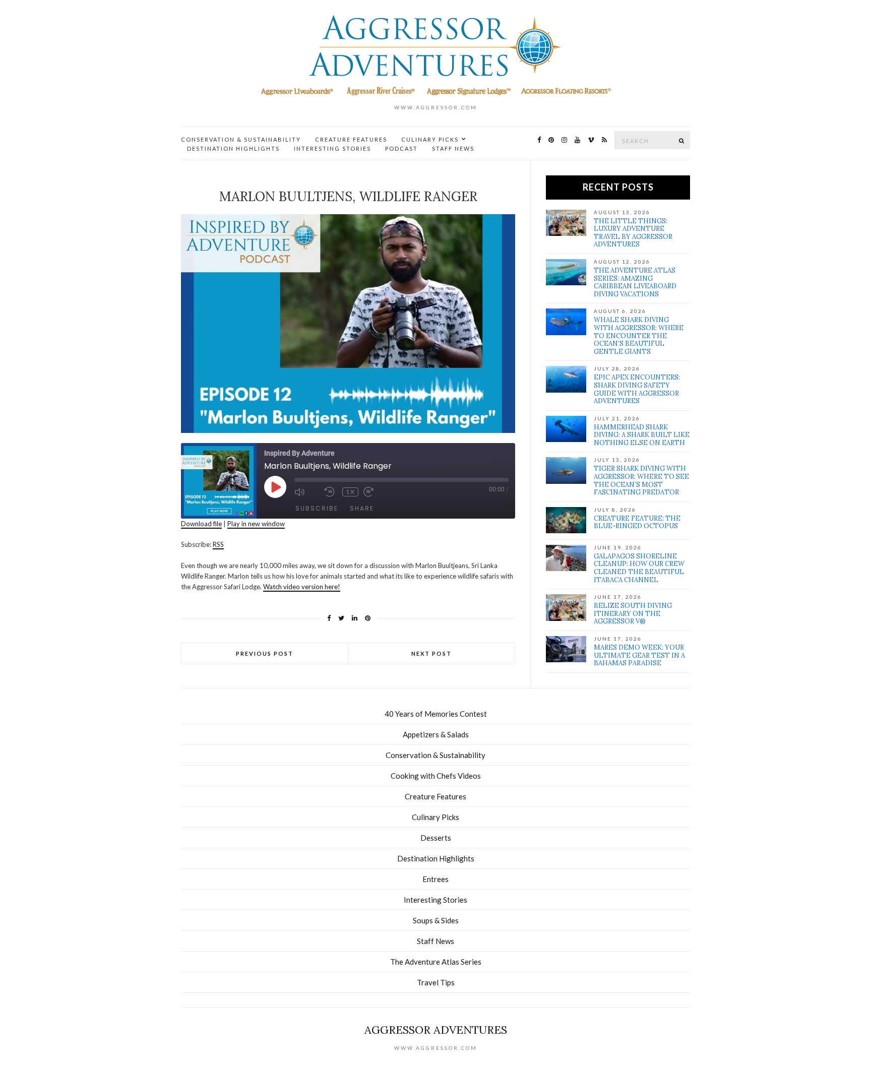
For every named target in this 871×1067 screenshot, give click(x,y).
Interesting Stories (332, 148)
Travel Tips (436, 982)
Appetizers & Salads (436, 734)
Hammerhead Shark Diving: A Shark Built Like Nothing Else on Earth (642, 435)
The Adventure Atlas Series (435, 961)
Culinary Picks (430, 139)
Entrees (435, 879)
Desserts (435, 837)
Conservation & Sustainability (241, 139)
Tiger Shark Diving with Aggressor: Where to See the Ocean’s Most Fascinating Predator (641, 480)
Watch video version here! (301, 587)
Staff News (453, 148)
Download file (201, 524)
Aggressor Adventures (435, 1029)
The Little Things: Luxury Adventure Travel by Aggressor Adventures (633, 233)
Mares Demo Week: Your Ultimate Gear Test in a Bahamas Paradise (639, 655)
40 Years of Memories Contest (436, 713)
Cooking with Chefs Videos (436, 775)
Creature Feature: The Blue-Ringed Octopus (637, 522)
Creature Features (351, 139)
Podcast (401, 148)
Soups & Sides (436, 920)
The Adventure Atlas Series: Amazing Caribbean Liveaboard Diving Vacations (635, 282)
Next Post (431, 653)
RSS (218, 544)
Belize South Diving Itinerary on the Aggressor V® (633, 613)
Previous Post (264, 653)
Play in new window (256, 524)
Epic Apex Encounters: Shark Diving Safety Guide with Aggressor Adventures (637, 389)
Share (362, 508)
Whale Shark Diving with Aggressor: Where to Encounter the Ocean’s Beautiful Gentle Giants (638, 335)
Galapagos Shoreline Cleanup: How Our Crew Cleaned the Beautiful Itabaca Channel (639, 568)
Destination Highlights (233, 148)
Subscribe (316, 508)
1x (350, 491)
